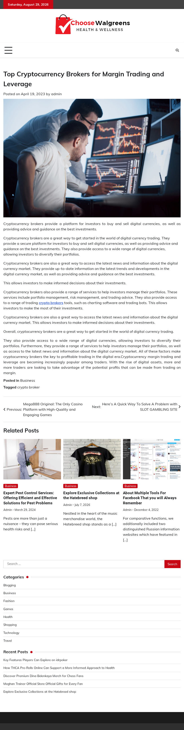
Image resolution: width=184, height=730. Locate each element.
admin (56, 94)
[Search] (177, 50)
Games (8, 609)
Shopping (10, 624)
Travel (7, 640)
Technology (11, 633)
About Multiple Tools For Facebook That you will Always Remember (150, 498)
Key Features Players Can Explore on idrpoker (35, 660)
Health (8, 617)
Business (27, 380)
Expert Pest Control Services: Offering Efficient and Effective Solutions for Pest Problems (30, 498)
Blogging (9, 585)
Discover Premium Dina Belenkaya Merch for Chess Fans (43, 676)
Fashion (9, 601)
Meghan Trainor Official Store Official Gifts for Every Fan (43, 684)
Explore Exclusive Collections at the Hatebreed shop (39, 691)
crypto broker (28, 387)
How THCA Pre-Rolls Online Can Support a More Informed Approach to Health (59, 668)
